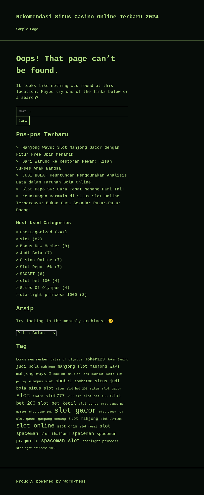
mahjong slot (72, 366)
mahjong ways (105, 366)
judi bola (27, 366)
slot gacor (75, 411)
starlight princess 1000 (48, 295)
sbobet (63, 381)
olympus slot (41, 381)
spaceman (83, 433)
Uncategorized (36, 232)
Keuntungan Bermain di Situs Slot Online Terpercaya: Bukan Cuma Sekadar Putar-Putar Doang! (68, 203)
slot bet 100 (35, 281)
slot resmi (88, 426)
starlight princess (100, 441)
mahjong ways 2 (33, 373)
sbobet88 (83, 381)
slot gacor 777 (111, 411)
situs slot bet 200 (71, 388)
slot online (35, 426)
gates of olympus (66, 359)
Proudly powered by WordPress (51, 481)
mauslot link (78, 374)
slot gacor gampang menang (41, 419)
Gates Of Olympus (40, 288)
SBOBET (27, 274)
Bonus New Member (40, 246)
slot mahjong (83, 419)
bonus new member (32, 359)
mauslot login (103, 374)
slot (25, 239)
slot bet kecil (57, 403)
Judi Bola (31, 253)
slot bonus (89, 404)
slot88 (38, 396)
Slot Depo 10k (36, 267)
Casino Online (36, 260)
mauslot (59, 374)
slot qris (67, 426)
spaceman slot (60, 441)
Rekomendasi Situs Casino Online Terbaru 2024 (87, 17)
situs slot (41, 388)
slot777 (55, 396)
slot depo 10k (40, 411)
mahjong (48, 367)
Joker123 (95, 359)
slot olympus (111, 419)
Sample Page (27, 29)
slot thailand (55, 434)
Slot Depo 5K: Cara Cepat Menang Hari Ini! (73, 189)
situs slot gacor (106, 388)
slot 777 (74, 396)
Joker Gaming (117, 359)
